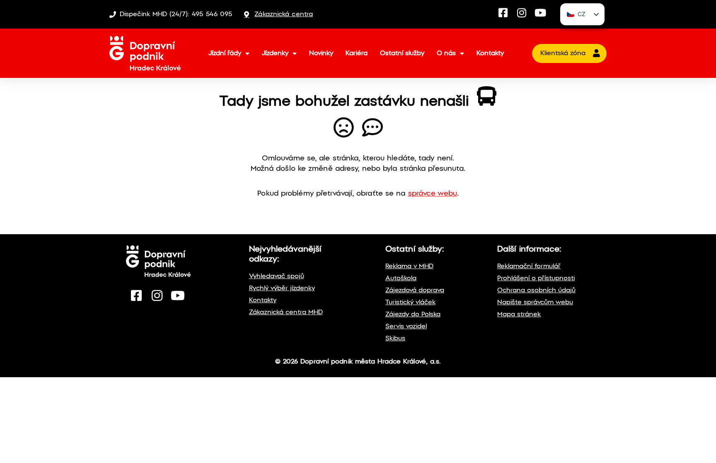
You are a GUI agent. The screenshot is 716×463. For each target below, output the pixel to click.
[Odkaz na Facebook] (136, 295)
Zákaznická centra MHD (286, 312)
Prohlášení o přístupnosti (536, 278)
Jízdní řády (224, 53)
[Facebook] (503, 12)
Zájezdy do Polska (412, 314)
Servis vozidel (406, 326)
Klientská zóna (562, 53)
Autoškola (400, 278)
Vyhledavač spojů (276, 276)
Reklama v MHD (409, 266)
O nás (446, 53)
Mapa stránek (519, 314)
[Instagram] (522, 12)
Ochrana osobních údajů (536, 290)
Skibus (395, 338)
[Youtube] (540, 12)
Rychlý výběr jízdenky (282, 288)
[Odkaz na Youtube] (178, 295)
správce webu (432, 193)
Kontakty (490, 53)
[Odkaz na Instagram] (157, 295)
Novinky (321, 53)
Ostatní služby (402, 53)
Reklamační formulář (529, 266)
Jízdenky (275, 53)
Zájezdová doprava (414, 290)
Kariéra (357, 53)
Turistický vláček (410, 302)
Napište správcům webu (535, 302)
